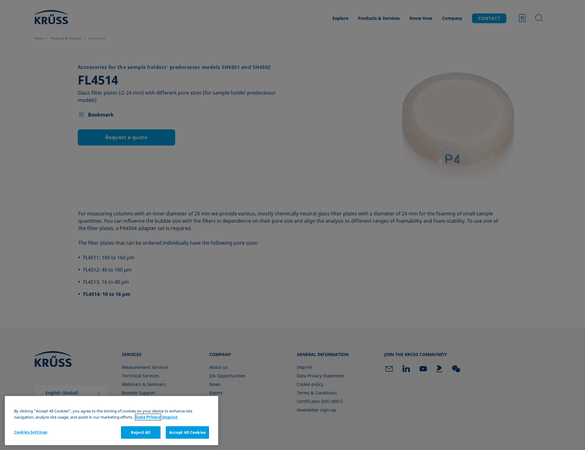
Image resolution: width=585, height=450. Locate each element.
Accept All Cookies (187, 432)
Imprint (170, 417)
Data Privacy (148, 417)
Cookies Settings (30, 432)
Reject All (140, 432)
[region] (111, 420)
